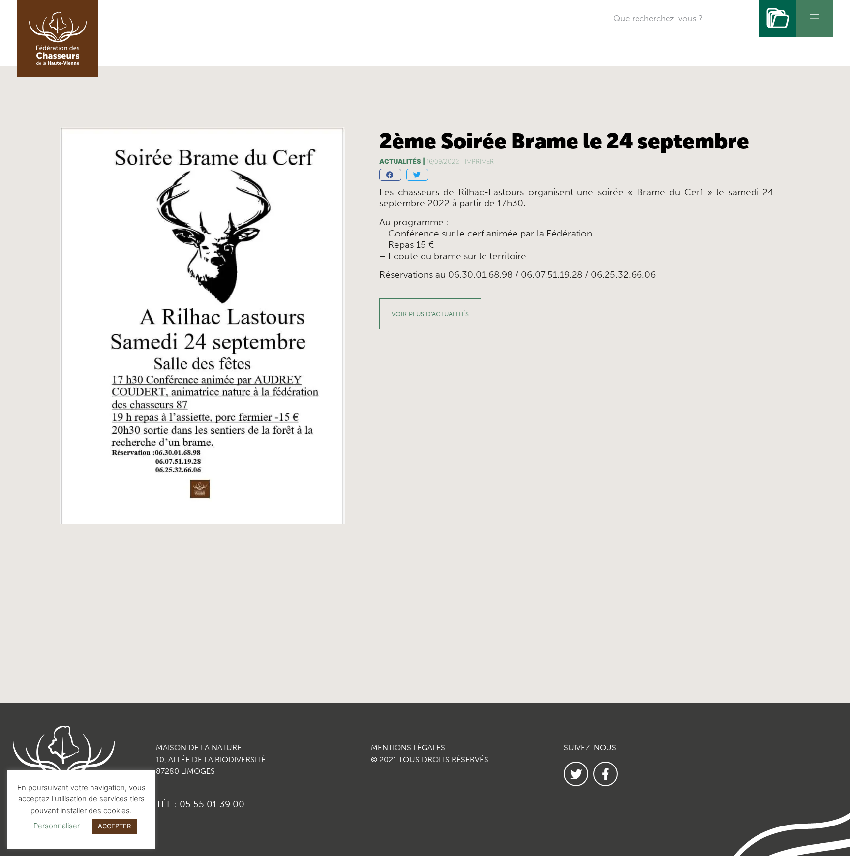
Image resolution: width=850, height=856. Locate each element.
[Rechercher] (777, 18)
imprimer (479, 161)
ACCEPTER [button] (114, 826)
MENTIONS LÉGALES (408, 747)
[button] (390, 175)
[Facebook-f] (605, 774)
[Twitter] (576, 774)
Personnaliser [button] (56, 825)
